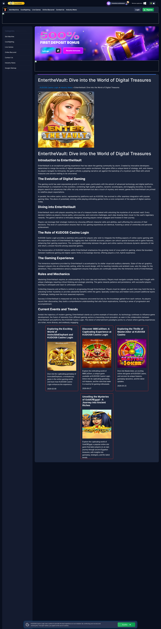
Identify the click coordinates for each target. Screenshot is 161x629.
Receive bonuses (73, 50)
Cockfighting (25, 10)
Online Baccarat (48, 10)
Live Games (36, 10)
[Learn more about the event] (80, 18)
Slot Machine (14, 10)
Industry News (71, 10)
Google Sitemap (10, 68)
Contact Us (60, 10)
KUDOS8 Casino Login (49, 87)
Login (137, 10)
